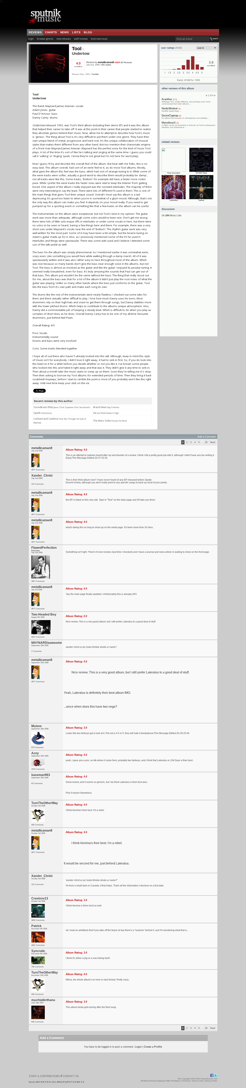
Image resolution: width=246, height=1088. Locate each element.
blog (88, 32)
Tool (76, 48)
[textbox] (192, 39)
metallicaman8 (106, 62)
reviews (35, 32)
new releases (64, 38)
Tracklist (95, 74)
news (64, 32)
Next (212, 442)
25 (206, 442)
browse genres (45, 38)
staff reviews (81, 38)
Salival (201, 200)
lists (76, 32)
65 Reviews (126, 62)
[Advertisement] (188, 278)
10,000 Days (201, 173)
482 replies (106, 65)
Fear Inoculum (173, 173)
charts (51, 32)
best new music (99, 38)
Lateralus (174, 200)
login (31, 38)
